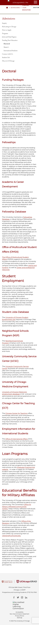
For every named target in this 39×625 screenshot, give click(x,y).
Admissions (8, 18)
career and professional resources (18, 269)
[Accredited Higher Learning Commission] (19, 605)
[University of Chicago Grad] (26, 582)
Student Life (6, 57)
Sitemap (19, 617)
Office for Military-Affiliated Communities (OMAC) (16, 507)
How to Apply (6, 30)
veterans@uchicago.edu (11, 536)
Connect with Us (7, 54)
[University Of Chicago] (7, 582)
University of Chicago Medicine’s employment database (14, 393)
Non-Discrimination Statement (19, 614)
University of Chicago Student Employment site (15, 318)
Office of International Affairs (16, 439)
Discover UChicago (8, 61)
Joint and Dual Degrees (9, 37)
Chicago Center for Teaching (16, 413)
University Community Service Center (15, 367)
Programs (5, 33)
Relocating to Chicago (9, 26)
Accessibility (19, 612)
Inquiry (4, 23)
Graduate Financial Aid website (18, 468)
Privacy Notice (19, 616)
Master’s (6, 47)
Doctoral (7, 44)
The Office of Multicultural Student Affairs (15, 258)
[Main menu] (36, 2)
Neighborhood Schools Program (12, 342)
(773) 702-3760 (32, 592)
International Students (10, 50)
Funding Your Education (9, 40)
